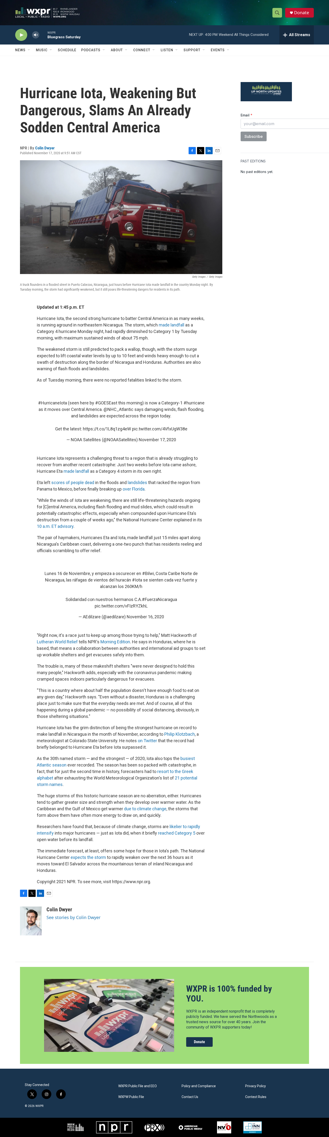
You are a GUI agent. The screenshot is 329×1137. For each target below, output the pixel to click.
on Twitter (147, 740)
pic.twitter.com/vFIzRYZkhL (121, 605)
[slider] (43, 34)
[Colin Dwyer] (31, 921)
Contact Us (190, 1097)
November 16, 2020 (145, 616)
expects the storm (88, 857)
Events (218, 50)
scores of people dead (72, 482)
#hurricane (194, 402)
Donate (301, 12)
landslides (138, 482)
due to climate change (145, 808)
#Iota (137, 579)
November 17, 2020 (157, 439)
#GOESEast (106, 402)
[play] (21, 35)
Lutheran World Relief (57, 641)
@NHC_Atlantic (118, 409)
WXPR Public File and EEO (137, 1086)
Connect (141, 50)
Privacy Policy (255, 1086)
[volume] (36, 35)
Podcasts (90, 50)
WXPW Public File (131, 1097)
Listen (167, 50)
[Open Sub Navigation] (29, 50)
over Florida (134, 489)
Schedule (67, 50)
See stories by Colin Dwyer (73, 917)
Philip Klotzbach (179, 734)
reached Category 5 (176, 833)
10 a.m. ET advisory (55, 526)
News (20, 50)
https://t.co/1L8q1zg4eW (107, 428)
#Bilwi (148, 573)
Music (41, 50)
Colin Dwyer (45, 148)
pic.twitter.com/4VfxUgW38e (159, 428)
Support (192, 50)
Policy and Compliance (199, 1086)
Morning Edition (115, 641)
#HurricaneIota (52, 402)
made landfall (171, 324)
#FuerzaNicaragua (159, 599)
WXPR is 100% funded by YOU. (229, 994)
